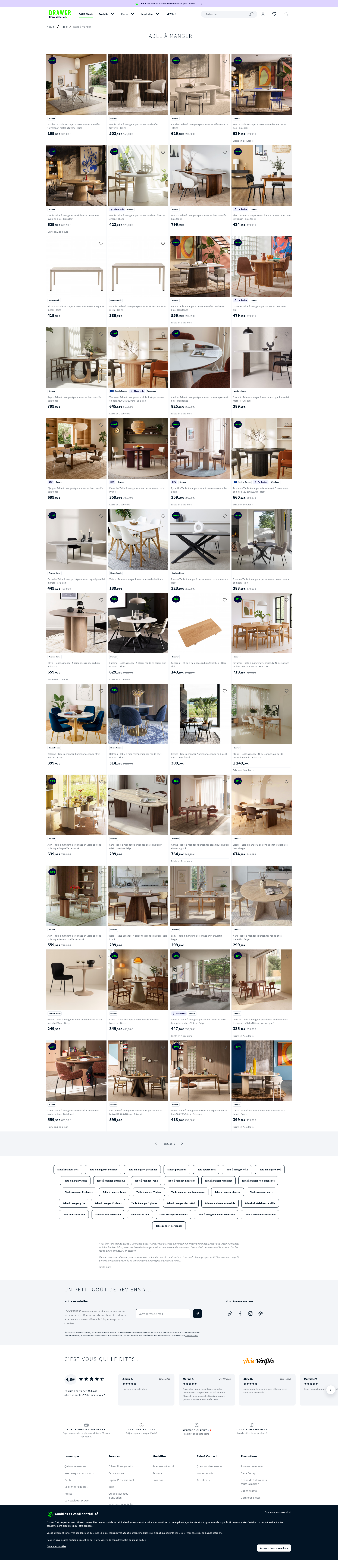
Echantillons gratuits (120, 1466)
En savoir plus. (191, 1335)
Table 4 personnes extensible (260, 1214)
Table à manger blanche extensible (216, 1214)
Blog (111, 1486)
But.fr (67, 1480)
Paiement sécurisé (163, 1466)
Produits (103, 14)
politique (133, 1539)
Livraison (158, 1480)
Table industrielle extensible (260, 1203)
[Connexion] (263, 14)
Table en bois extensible (108, 1214)
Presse (68, 1493)
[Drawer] (60, 14)
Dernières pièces (251, 1497)
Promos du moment (252, 1466)
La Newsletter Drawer (77, 1500)
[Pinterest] (260, 1313)
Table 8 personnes (206, 1169)
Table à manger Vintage (148, 1192)
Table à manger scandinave (102, 1169)
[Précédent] (125, 1389)
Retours (157, 1473)
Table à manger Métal (237, 1169)
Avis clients (203, 1480)
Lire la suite (105, 1266)
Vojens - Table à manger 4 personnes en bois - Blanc (136, 579)
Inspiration (147, 14)
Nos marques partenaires (79, 1473)
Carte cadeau (116, 1473)
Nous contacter (206, 1473)
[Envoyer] (197, 1313)
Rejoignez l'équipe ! (76, 1486)
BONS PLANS (86, 14)
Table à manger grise (74, 1203)
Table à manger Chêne (75, 1180)
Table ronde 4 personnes (169, 1225)
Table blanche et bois (73, 1214)
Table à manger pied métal (181, 1203)
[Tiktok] (230, 1313)
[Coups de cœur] (274, 13)
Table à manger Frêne (146, 1180)
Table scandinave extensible (220, 1203)
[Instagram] (250, 1313)
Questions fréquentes (209, 1466)
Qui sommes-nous (75, 1466)
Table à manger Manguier (218, 1180)
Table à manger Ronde (115, 1192)
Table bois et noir (140, 1214)
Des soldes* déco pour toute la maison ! (254, 1482)
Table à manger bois (68, 1169)
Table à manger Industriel (181, 1180)
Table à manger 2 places (144, 1203)
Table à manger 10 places (108, 1203)
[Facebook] (240, 1313)
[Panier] (285, 13)
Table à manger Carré (269, 1169)
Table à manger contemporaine (188, 1192)
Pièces (124, 14)
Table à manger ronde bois (173, 1214)
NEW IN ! (171, 14)
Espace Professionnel (121, 1480)
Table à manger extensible (111, 1180)
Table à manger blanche (227, 1192)
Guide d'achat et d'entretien (118, 1495)
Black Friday (248, 1473)
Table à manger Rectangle (79, 1192)
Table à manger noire (261, 1192)
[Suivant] (182, 1144)
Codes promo (249, 1490)
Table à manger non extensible (258, 1180)
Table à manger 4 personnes (142, 1169)
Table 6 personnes (176, 1169)
